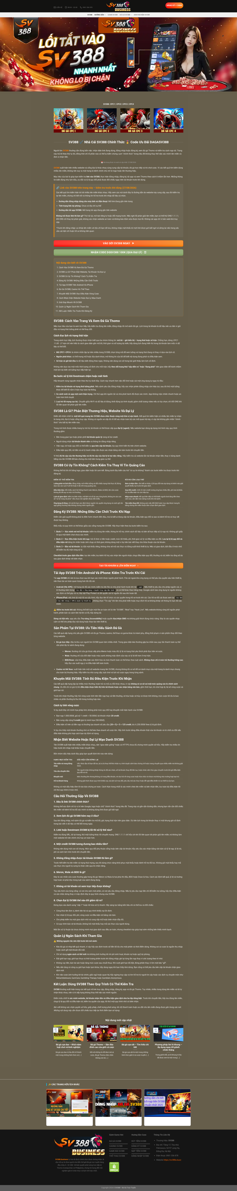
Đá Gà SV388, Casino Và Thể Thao (74, 289)
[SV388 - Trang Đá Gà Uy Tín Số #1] (118, 6)
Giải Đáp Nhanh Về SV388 (70, 302)
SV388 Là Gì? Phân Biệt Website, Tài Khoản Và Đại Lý (82, 272)
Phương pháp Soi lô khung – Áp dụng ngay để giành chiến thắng (168, 1047)
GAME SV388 (113, 15)
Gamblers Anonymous (111, 978)
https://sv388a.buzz (172, 1160)
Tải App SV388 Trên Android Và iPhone (76, 285)
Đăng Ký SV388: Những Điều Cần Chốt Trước (78, 280)
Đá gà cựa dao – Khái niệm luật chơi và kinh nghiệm (68, 1046)
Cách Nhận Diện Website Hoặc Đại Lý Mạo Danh (80, 298)
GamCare (76, 978)
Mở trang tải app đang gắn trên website (99, 210)
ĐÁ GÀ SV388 (125, 15)
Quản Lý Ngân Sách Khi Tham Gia (74, 307)
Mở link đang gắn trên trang (120, 201)
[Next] (229, 54)
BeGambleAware (63, 978)
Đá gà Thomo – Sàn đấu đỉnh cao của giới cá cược (102, 1046)
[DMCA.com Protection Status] (114, 1167)
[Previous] (8, 54)
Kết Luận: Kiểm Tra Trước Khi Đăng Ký (75, 311)
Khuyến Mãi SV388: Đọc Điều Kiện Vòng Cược (79, 294)
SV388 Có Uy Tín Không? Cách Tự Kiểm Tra (78, 276)
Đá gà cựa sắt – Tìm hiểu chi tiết (135, 1046)
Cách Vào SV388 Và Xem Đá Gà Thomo (76, 267)
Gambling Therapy (89, 978)
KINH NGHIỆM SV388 (142, 15)
